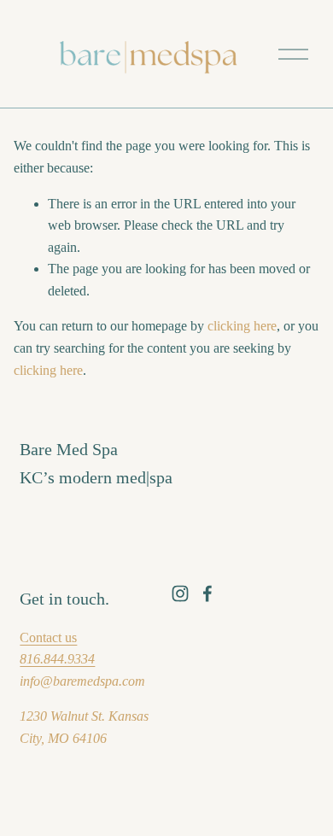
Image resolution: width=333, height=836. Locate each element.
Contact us (48, 637)
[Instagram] (180, 593)
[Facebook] (207, 593)
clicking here (242, 326)
